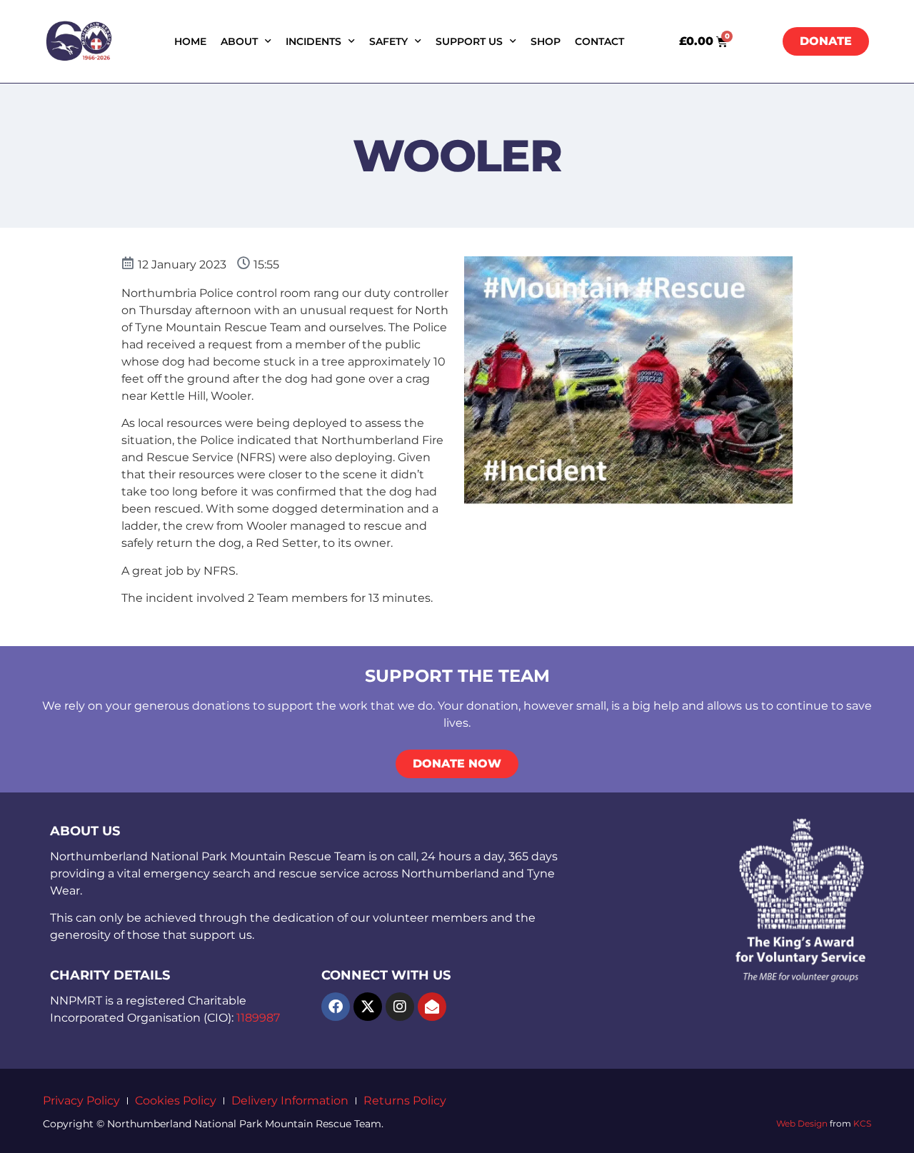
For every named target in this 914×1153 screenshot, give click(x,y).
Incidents (313, 41)
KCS (862, 1123)
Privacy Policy (81, 1100)
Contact (599, 41)
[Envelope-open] (432, 1006)
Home (190, 41)
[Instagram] (400, 1006)
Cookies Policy (175, 1100)
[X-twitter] (367, 1006)
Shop (546, 41)
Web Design (802, 1123)
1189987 (258, 1017)
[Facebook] (335, 1006)
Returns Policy (404, 1100)
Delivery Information (289, 1100)
